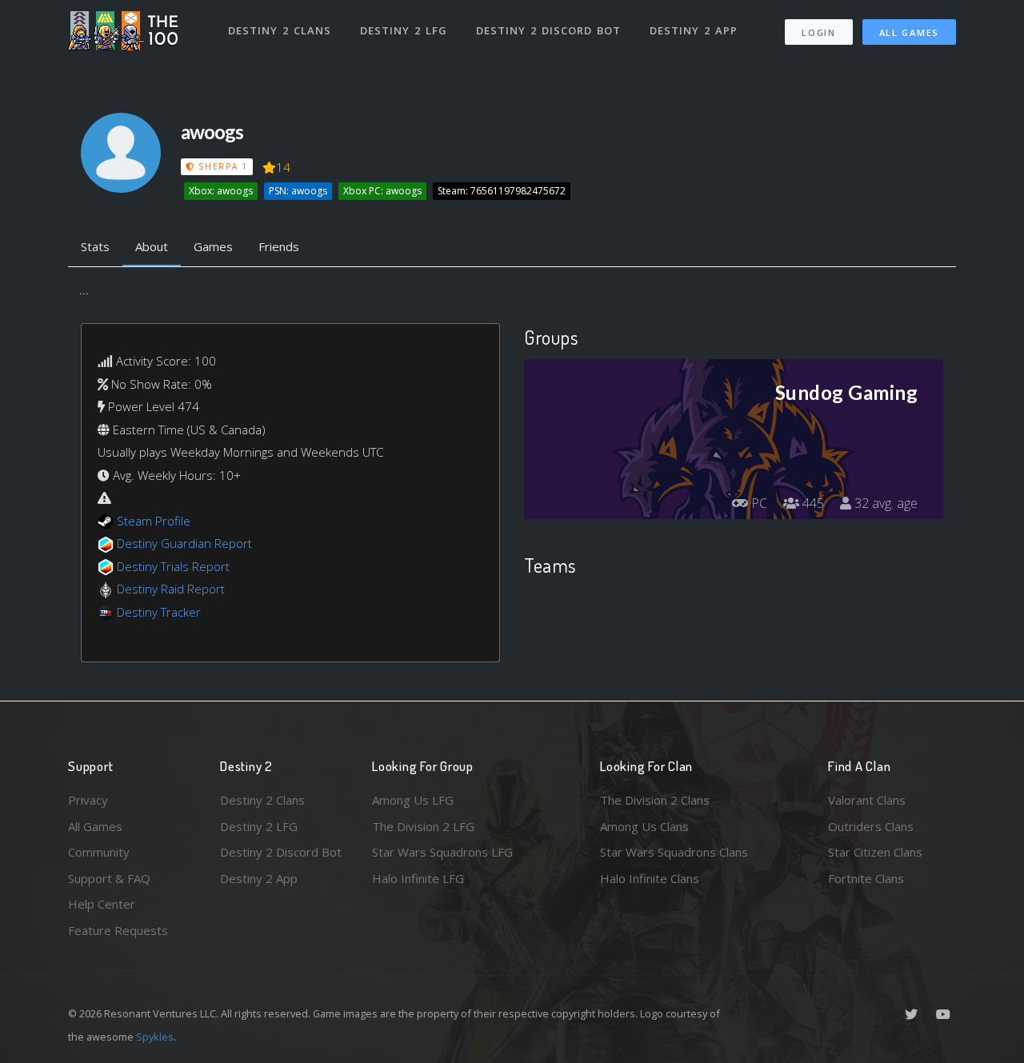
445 (811, 503)
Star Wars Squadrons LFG (442, 852)
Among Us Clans (644, 826)
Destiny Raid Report (171, 589)
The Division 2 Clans (655, 800)
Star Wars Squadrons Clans (674, 852)
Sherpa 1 (220, 166)
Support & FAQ (109, 878)
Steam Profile (153, 521)
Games (213, 246)
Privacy (88, 800)
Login (819, 32)
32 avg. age (884, 503)
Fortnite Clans (866, 878)
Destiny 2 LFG (403, 30)
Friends (278, 246)
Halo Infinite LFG (418, 878)
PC (757, 503)
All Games (909, 32)
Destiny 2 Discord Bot (548, 30)
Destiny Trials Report (173, 566)
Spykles (155, 1036)
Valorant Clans (867, 800)
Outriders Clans (871, 826)
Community (99, 852)
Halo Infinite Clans (649, 878)
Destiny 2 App (694, 30)
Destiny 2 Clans (279, 30)
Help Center (101, 904)
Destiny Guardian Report (184, 543)
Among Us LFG (413, 800)
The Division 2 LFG (423, 826)
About (151, 246)
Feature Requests (118, 930)
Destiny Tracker (159, 612)
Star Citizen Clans (875, 852)
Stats (95, 246)
